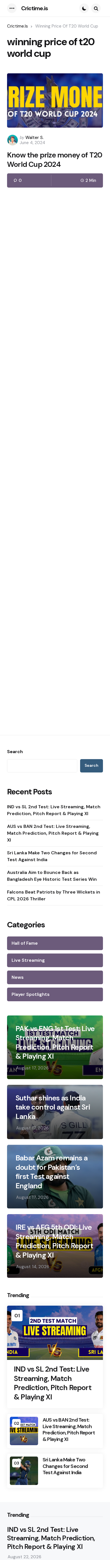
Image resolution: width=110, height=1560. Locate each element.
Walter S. (34, 137)
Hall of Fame (25, 943)
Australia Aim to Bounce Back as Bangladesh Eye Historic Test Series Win (52, 875)
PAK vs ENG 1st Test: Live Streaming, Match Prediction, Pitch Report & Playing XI (55, 1042)
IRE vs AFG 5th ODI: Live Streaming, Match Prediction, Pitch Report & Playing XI (54, 1241)
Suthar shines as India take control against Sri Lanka (53, 1107)
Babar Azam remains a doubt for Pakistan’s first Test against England (51, 1171)
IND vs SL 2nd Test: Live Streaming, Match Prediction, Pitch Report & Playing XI (53, 810)
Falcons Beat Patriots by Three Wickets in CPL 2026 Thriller (53, 895)
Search (15, 751)
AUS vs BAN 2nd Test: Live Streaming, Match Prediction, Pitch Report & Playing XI (53, 833)
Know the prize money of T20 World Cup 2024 (54, 159)
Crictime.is (34, 8)
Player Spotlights (31, 994)
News (18, 977)
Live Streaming (28, 960)
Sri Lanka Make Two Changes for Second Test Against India (52, 856)
